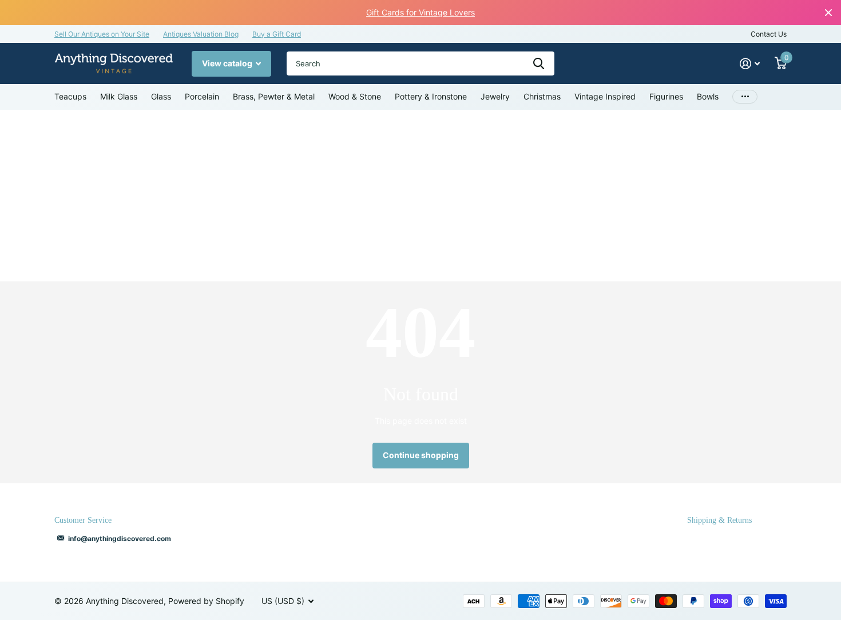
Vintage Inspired (605, 96)
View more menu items (744, 97)
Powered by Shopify (206, 601)
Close (828, 12)
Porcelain (202, 96)
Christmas (542, 96)
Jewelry (495, 96)
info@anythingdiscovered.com (119, 538)
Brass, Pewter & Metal (274, 96)
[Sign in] (749, 64)
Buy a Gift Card (276, 34)
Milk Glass (118, 96)
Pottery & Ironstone (431, 96)
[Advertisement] (420, 196)
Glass (161, 96)
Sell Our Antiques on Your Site (101, 34)
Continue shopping (421, 455)
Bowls (708, 96)
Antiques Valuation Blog (201, 34)
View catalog (228, 63)
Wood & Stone (354, 96)
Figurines (666, 96)
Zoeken (538, 63)
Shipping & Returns (719, 520)
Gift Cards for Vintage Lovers (420, 12)
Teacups (70, 96)
